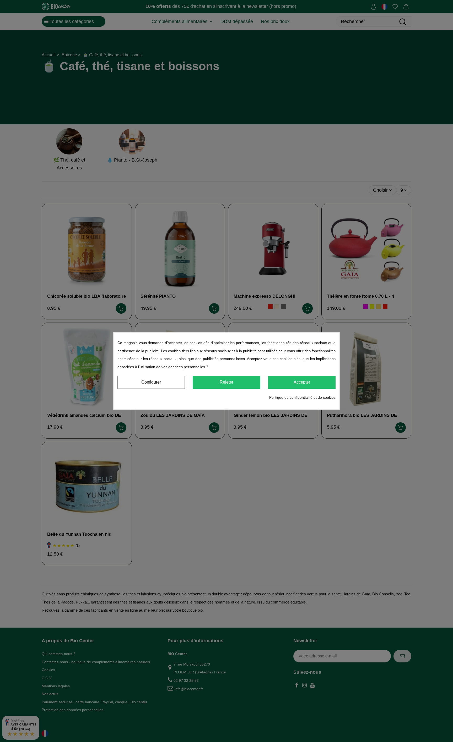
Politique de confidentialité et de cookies (302, 397)
